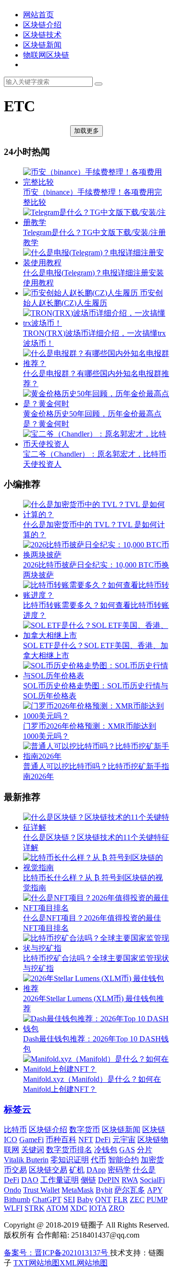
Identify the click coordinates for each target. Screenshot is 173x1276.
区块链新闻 (42, 45)
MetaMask (78, 1190)
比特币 (15, 1129)
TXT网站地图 (36, 1263)
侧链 (88, 1180)
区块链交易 (48, 1170)
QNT (103, 1199)
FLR (120, 1199)
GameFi (31, 1139)
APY (154, 1190)
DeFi (103, 1139)
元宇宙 (124, 1139)
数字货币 (84, 1129)
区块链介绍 (42, 25)
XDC (78, 1208)
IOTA (98, 1208)
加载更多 (86, 130)
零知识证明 (69, 1160)
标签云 (17, 1109)
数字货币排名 (69, 1150)
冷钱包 (105, 1150)
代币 (98, 1160)
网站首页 (38, 15)
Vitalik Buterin (26, 1160)
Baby (85, 1199)
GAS (127, 1150)
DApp (96, 1170)
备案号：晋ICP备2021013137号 (57, 1253)
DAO (29, 1180)
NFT (85, 1139)
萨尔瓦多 (129, 1190)
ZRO (116, 1208)
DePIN (109, 1180)
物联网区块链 (46, 55)
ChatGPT (47, 1199)
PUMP (157, 1199)
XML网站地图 (84, 1263)
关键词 (32, 1150)
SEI (69, 1199)
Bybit (104, 1190)
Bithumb (17, 1199)
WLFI (13, 1208)
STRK (35, 1208)
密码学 (119, 1170)
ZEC (137, 1199)
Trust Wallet (41, 1190)
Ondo (12, 1190)
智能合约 (123, 1160)
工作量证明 (59, 1180)
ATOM (57, 1208)
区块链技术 (42, 35)
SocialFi (152, 1180)
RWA (130, 1180)
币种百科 (61, 1139)
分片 (144, 1150)
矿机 (77, 1170)
